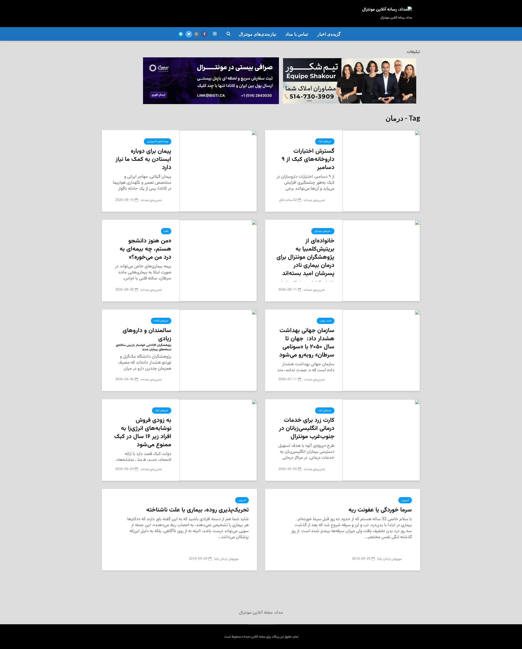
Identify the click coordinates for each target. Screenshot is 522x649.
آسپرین (405, 500)
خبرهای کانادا (161, 321)
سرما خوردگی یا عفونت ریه (380, 510)
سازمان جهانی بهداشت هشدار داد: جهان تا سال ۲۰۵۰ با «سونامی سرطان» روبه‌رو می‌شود (306, 343)
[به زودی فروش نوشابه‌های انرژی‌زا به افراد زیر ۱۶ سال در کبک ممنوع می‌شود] (218, 440)
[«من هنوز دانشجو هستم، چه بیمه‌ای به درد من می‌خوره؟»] (218, 260)
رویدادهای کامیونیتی (157, 141)
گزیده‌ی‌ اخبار (329, 34)
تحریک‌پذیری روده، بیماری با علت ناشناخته (197, 510)
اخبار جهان (325, 321)
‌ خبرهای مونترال (322, 231)
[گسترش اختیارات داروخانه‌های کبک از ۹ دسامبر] (381, 171)
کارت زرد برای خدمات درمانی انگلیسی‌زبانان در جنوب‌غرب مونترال (306, 428)
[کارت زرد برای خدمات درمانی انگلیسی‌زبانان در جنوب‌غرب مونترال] (381, 440)
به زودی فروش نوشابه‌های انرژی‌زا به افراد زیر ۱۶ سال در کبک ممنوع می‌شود (142, 432)
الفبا (166, 231)
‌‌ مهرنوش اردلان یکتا (390, 559)
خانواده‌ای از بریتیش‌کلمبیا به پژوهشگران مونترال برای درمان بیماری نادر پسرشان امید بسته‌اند (305, 257)
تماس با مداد (296, 34)
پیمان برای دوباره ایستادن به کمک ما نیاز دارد (143, 159)
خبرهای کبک (324, 141)
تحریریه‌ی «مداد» (315, 200)
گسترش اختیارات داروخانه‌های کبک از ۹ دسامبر (308, 159)
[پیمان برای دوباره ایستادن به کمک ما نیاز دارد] (218, 171)
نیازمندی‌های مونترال (257, 34)
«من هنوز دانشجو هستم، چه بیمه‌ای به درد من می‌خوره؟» (145, 249)
